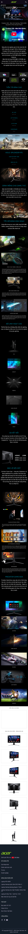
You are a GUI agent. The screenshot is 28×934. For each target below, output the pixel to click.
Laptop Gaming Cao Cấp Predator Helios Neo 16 (13, 890)
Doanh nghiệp (4, 873)
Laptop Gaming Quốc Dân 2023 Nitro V (11, 884)
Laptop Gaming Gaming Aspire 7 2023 (11, 887)
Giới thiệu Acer (5, 864)
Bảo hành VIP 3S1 (6, 905)
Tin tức (3, 870)
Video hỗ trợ (4, 908)
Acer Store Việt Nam (6, 911)
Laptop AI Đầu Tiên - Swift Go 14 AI (11, 894)
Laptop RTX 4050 (6, 881)
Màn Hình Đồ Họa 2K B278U (8, 897)
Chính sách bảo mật (6, 867)
